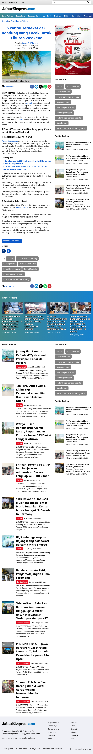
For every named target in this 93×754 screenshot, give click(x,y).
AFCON (59, 86)
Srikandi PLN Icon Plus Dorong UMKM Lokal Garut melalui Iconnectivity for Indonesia (31, 689)
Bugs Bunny (61, 123)
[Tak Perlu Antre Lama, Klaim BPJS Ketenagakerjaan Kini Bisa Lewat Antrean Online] (59, 159)
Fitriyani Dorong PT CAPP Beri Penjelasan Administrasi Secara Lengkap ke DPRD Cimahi (78, 188)
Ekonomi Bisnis (23, 623)
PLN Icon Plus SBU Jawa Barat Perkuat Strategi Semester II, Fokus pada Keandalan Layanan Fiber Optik (33, 651)
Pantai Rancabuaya (10, 141)
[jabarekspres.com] (19, 9)
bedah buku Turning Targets (68, 118)
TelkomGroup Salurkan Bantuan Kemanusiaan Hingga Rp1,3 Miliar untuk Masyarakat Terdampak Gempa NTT (32, 610)
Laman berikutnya (11, 240)
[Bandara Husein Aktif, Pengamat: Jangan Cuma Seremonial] (8, 574)
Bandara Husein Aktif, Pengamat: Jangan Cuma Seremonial (33, 573)
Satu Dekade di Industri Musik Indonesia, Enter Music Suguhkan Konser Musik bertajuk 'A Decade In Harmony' (78, 202)
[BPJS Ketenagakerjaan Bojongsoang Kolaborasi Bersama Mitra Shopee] (8, 541)
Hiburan (74, 732)
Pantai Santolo (22, 207)
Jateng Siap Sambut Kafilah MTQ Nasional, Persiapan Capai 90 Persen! (78, 144)
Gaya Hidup (76, 16)
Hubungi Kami (21, 749)
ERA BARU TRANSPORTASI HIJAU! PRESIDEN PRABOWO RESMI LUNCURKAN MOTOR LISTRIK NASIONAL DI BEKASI (57, 322)
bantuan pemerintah (65, 107)
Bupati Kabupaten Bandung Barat (70, 128)
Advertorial (21, 367)
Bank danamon (63, 102)
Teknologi (88, 16)
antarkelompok (63, 91)
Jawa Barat (47, 16)
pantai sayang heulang (13, 274)
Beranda (5, 21)
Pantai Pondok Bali (28, 264)
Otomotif (74, 729)
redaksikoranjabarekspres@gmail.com (18, 738)
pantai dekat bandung (27, 258)
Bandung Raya (33, 16)
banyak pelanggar (64, 112)
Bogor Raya (20, 16)
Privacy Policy (34, 749)
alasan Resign (73, 86)
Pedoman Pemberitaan (52, 749)
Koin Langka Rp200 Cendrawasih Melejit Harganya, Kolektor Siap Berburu (27, 162)
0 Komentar (9, 86)
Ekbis (66, 16)
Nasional (57, 16)
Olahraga (74, 735)
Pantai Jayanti (9, 264)
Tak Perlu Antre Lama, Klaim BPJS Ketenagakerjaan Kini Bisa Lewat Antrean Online (78, 158)
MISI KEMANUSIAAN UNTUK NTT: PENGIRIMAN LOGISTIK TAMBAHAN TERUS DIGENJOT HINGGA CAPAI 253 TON (12, 322)
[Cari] (88, 2)
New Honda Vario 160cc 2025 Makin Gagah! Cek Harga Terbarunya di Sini (25, 168)
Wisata (25, 21)
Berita (19, 405)
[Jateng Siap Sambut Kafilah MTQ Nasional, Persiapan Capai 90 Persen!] (59, 145)
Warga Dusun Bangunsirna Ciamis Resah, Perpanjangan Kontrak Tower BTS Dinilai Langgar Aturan (77, 173)
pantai (29, 103)
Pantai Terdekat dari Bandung (16, 279)
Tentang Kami (7, 749)
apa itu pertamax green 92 (67, 97)
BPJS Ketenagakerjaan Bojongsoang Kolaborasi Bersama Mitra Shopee (32, 540)
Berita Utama (22, 582)
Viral (72, 738)
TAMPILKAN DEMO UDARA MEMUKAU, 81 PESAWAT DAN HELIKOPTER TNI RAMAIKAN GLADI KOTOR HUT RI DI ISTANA (80, 324)
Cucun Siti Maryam (30, 43)
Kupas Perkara (7, 16)
